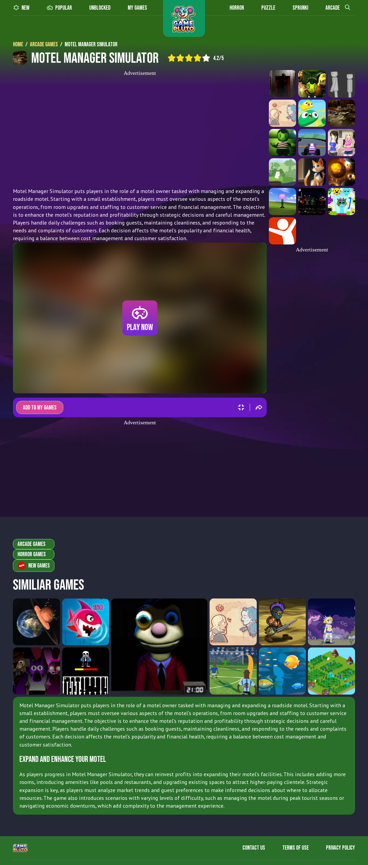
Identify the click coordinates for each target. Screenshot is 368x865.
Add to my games (40, 407)
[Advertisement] (140, 130)
